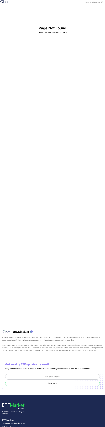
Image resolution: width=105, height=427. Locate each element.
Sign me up (52, 383)
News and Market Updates (13, 423)
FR (102, 2)
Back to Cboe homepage (92, 2)
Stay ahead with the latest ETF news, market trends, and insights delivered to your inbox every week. (47, 368)
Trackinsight (56, 337)
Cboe (36, 337)
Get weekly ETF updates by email (27, 364)
